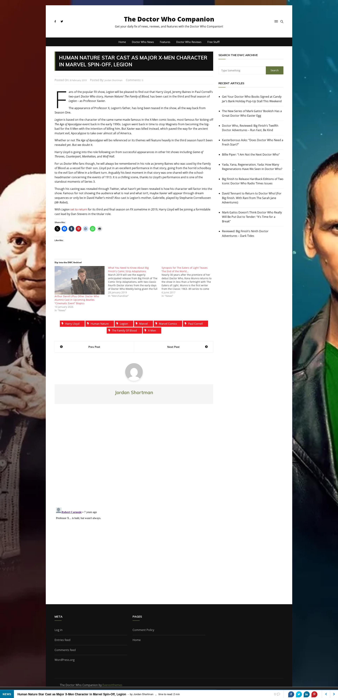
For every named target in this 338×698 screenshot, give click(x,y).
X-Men (152, 330)
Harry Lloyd (72, 323)
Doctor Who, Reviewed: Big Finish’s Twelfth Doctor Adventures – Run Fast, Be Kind (250, 128)
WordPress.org (65, 660)
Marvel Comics (168, 323)
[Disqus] (134, 459)
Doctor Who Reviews (188, 42)
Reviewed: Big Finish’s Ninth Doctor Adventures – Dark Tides (245, 233)
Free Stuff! (213, 42)
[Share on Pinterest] (314, 694)
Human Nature (100, 323)
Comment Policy (143, 630)
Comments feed (65, 650)
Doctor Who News (143, 42)
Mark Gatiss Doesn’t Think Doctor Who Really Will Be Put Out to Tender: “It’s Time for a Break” (252, 216)
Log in (58, 630)
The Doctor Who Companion (169, 19)
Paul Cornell (195, 323)
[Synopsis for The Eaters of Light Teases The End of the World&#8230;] (188, 282)
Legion (124, 323)
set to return (78, 209)
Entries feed (62, 640)
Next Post (173, 347)
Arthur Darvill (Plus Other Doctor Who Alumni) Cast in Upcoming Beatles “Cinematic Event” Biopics (77, 300)
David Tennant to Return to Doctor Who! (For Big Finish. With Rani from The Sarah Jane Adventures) (251, 197)
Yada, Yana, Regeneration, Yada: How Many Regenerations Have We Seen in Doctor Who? (252, 167)
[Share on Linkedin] (307, 694)
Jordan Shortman (114, 80)
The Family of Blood (124, 330)
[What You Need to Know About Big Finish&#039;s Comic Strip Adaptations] (135, 282)
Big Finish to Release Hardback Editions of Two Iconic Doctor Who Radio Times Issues (252, 181)
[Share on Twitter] (299, 694)
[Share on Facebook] (291, 694)
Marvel (143, 323)
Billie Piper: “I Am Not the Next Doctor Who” (251, 154)
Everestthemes (112, 685)
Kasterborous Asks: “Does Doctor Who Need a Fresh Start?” (252, 142)
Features (165, 42)
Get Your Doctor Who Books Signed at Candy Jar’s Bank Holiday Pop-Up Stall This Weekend (252, 99)
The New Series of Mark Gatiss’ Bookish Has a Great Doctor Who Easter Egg (252, 113)
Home (122, 42)
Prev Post (94, 347)
